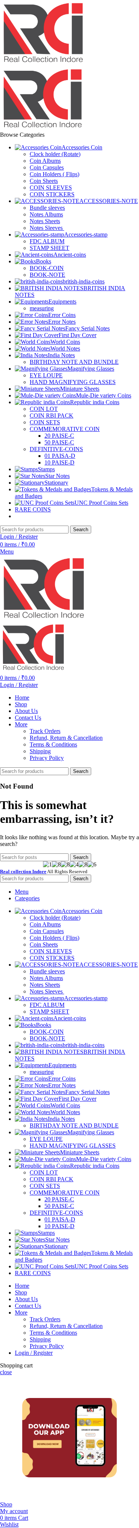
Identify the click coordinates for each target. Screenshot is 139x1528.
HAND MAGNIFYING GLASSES (73, 382)
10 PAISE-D (59, 462)
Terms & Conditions (53, 744)
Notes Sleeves (47, 228)
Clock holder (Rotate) (55, 154)
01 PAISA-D (59, 456)
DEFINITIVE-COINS (56, 449)
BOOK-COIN (47, 268)
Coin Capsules (47, 167)
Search (80, 529)
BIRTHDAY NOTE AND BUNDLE (74, 362)
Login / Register (34, 1353)
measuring (42, 308)
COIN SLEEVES (51, 187)
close (6, 1372)
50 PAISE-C (59, 442)
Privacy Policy (47, 758)
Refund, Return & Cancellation (66, 738)
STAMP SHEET (49, 248)
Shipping (40, 751)
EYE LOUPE (46, 375)
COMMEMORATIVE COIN (65, 429)
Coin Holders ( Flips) (54, 174)
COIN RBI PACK (51, 415)
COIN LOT (44, 409)
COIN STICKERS (52, 194)
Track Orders (45, 731)
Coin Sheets (44, 181)
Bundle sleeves (47, 208)
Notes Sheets (45, 221)
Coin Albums (45, 161)
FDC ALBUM (47, 241)
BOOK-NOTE (47, 275)
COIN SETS (45, 422)
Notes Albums (46, 214)
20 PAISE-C (59, 435)
